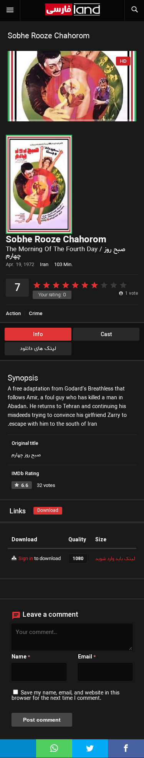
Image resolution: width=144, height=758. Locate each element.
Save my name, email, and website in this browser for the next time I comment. (65, 696)
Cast (106, 334)
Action (13, 313)
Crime (36, 313)
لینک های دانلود (38, 348)
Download (47, 510)
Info (38, 334)
